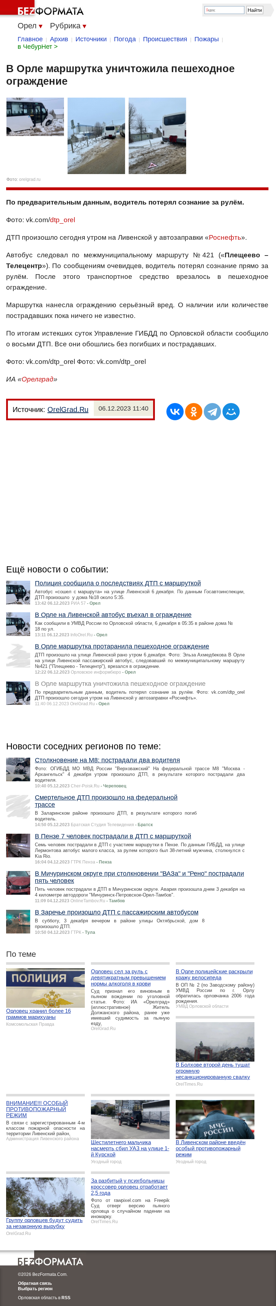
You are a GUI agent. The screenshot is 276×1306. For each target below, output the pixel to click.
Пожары (206, 39)
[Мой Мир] (231, 411)
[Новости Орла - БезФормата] (43, 9)
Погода (125, 39)
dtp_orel (62, 220)
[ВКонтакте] (175, 411)
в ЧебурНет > (38, 46)
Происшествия (165, 39)
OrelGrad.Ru (67, 409)
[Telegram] (212, 411)
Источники (91, 39)
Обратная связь (35, 1283)
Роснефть (225, 237)
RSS (65, 1297)
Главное (30, 39)
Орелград (38, 379)
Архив (59, 39)
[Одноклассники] (193, 411)
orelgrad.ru (30, 179)
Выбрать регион (35, 1288)
